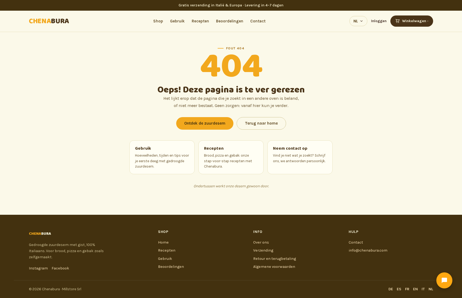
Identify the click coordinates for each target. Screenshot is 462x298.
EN (415, 289)
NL (355, 21)
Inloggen (379, 21)
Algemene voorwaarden (274, 266)
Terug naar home (261, 123)
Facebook (60, 268)
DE (390, 289)
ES (399, 289)
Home (163, 242)
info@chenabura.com (368, 250)
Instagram (38, 268)
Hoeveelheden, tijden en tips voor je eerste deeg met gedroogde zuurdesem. (162, 156)
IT (423, 289)
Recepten (200, 21)
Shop (158, 21)
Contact (257, 21)
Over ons (261, 242)
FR (407, 289)
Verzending (263, 250)
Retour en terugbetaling (274, 258)
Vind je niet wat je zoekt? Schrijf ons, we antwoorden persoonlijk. (299, 154)
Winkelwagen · (415, 21)
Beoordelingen (229, 21)
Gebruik (177, 21)
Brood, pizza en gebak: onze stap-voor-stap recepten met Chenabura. (228, 156)
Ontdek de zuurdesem (204, 123)
